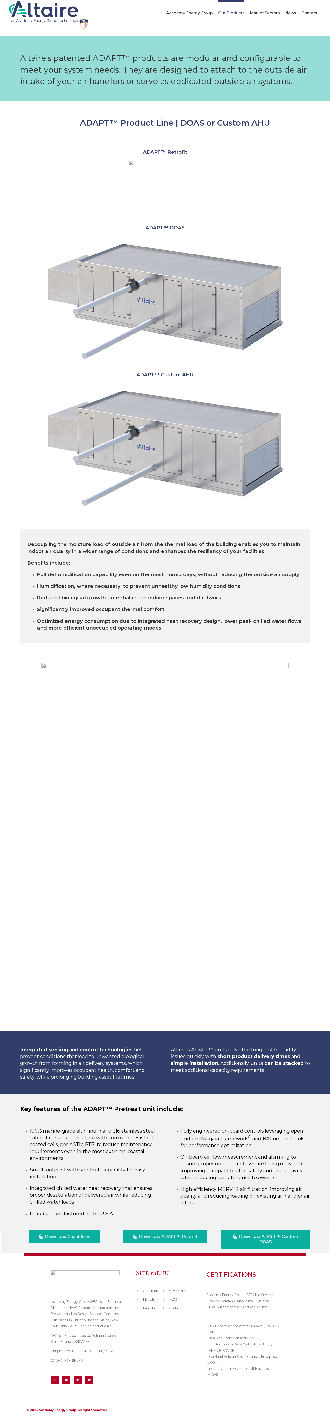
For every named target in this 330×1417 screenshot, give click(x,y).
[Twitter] (89, 1380)
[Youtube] (66, 1380)
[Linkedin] (78, 1380)
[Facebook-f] (55, 1380)
